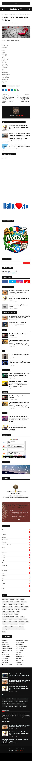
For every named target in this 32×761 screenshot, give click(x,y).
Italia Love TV (16, 9)
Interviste (16, 542)
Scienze (16, 563)
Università (20, 626)
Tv (16, 578)
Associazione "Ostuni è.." (22, 640)
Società (15, 621)
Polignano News (20, 660)
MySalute (18, 658)
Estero (26, 606)
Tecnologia (22, 624)
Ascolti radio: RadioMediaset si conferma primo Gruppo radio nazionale (17, 427)
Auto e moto (5, 601)
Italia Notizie (19, 652)
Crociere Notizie (20, 642)
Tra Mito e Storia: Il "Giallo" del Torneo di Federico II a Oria (17, 323)
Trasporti (4, 626)
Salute (16, 560)
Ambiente (12, 599)
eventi (16, 583)
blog (8, 86)
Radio (16, 557)
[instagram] (19, 281)
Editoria (4, 606)
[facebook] (5, 281)
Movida (22, 616)
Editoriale (10, 606)
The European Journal (7, 664)
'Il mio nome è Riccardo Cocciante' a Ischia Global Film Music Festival (19, 355)
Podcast (16, 552)
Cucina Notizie (5, 644)
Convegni (23, 601)
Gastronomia (16, 539)
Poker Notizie (5, 660)
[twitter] (12, 281)
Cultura (16, 537)
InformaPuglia (19, 650)
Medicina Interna (6, 656)
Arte (16, 529)
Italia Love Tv (5, 652)
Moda (16, 547)
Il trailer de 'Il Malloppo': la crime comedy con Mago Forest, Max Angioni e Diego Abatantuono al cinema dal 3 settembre (18, 384)
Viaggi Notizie (19, 664)
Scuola (9, 621)
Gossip (18, 609)
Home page (4, 14)
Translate (14, 273)
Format (4, 609)
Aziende (12, 601)
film (16, 586)
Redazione (4, 23)
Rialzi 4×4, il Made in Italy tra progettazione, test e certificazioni (19, 674)
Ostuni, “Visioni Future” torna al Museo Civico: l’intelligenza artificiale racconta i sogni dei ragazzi (19, 146)
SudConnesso (19, 662)
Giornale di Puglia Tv (7, 650)
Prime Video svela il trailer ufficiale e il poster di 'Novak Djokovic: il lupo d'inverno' (19, 375)
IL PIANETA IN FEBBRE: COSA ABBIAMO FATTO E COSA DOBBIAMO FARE (19, 291)
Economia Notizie (6, 646)
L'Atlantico (18, 654)
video (16, 591)
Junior (18, 611)
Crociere (16, 534)
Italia (3, 611)
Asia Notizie (4, 640)
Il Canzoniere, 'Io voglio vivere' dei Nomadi (18, 305)
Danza (15, 604)
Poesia (12, 86)
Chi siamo (16, 748)
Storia (3, 624)
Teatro (16, 573)
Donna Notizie (19, 644)
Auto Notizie (5, 642)
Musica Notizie (5, 658)
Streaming (16, 570)
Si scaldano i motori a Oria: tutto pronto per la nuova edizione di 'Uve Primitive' (19, 127)
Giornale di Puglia (20, 648)
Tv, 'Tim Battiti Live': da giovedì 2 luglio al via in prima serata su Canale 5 (19, 362)
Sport (16, 568)
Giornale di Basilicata (21, 646)
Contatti (22, 748)
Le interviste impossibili (8, 616)
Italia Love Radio (11, 611)
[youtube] (27, 281)
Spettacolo (16, 565)
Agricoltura (5, 599)
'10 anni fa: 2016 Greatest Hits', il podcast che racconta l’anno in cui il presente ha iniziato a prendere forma (19, 419)
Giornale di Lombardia (7, 648)
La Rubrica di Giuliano (16, 545)
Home (10, 748)
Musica (16, 550)
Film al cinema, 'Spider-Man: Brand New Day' (18, 334)
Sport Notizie (5, 662)
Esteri (21, 606)
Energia (16, 606)
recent (9, 14)
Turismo (16, 575)
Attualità (22, 599)
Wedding (4, 629)
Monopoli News (20, 656)
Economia (21, 604)
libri (16, 588)
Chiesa (16, 532)
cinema (16, 581)
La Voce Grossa (5, 654)
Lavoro (16, 614)
